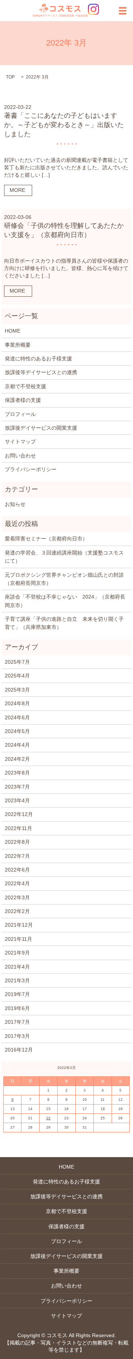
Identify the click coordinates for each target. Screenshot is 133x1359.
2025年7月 (17, 662)
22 (48, 1118)
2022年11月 (18, 828)
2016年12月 (19, 1050)
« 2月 (11, 1067)
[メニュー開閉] (122, 10)
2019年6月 (17, 1008)
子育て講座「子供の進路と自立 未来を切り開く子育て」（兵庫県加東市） (64, 623)
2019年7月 (17, 994)
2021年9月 (17, 953)
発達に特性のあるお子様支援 (38, 359)
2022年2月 (17, 911)
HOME (12, 331)
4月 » (122, 1067)
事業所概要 (18, 345)
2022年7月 (17, 856)
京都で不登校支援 (25, 386)
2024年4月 (17, 745)
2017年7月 (17, 1022)
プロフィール (20, 414)
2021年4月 (17, 967)
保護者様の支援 (23, 400)
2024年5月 (17, 731)
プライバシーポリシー (31, 469)
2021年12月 (19, 925)
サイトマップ (20, 441)
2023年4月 (17, 800)
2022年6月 (17, 870)
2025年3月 (17, 690)
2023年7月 (17, 787)
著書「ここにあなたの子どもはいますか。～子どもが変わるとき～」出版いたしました (64, 125)
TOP (10, 77)
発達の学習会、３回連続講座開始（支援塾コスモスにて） (64, 557)
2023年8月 (17, 773)
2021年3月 (17, 980)
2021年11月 (18, 939)
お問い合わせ (20, 456)
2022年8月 (17, 842)
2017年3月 (17, 1036)
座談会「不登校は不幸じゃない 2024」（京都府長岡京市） (65, 601)
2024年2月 (17, 759)
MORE (17, 190)
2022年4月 (17, 883)
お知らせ (15, 504)
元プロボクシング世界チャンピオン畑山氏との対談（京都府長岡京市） (64, 579)
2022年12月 (19, 814)
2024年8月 (17, 703)
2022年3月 (17, 897)
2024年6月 (17, 717)
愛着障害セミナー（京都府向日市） (46, 539)
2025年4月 (17, 676)
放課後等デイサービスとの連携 (41, 372)
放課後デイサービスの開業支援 (41, 428)
